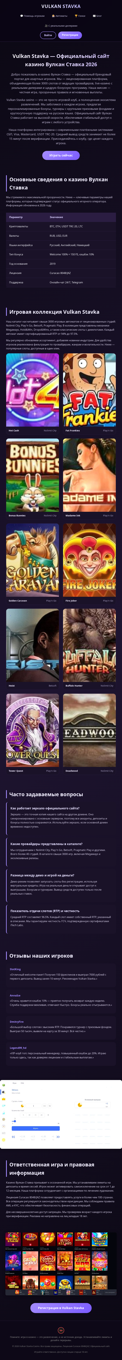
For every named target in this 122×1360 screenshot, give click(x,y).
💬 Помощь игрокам (32, 15)
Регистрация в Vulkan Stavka (61, 1308)
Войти (48, 35)
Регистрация (70, 34)
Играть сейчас (61, 155)
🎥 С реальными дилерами (61, 25)
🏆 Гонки (80, 15)
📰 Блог (97, 15)
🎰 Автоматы (59, 15)
